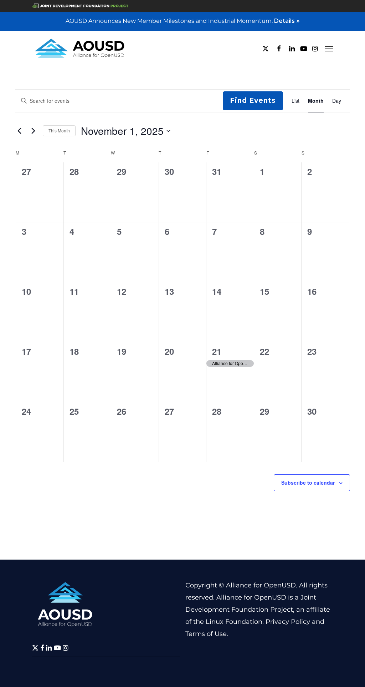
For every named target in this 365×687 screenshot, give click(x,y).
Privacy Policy (288, 622)
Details (286, 20)
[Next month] (33, 131)
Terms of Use (206, 634)
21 (216, 351)
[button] (329, 48)
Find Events (253, 100)
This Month (59, 130)
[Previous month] (19, 131)
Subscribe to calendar (308, 482)
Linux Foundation (234, 622)
